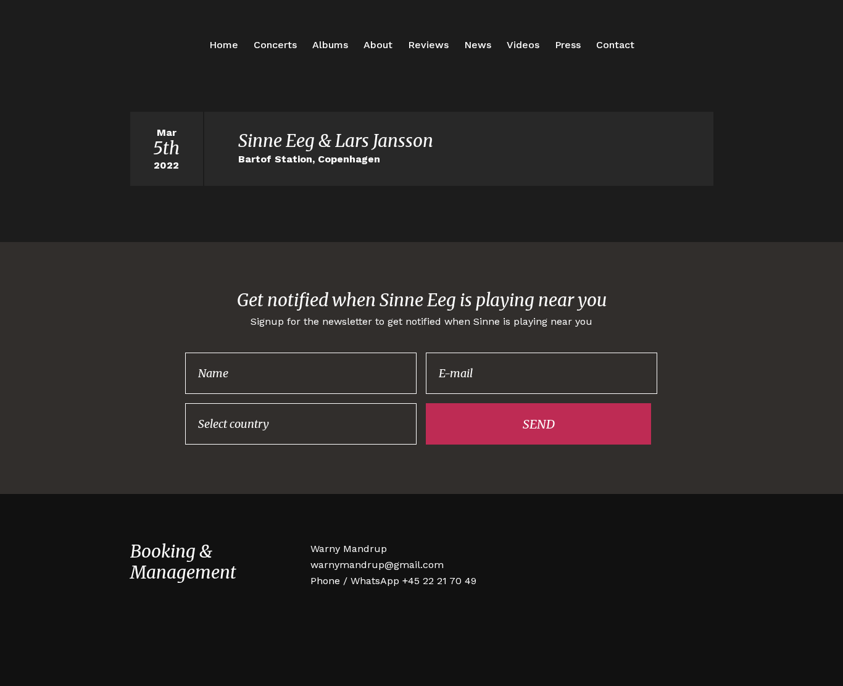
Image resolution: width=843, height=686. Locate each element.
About (377, 45)
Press (568, 45)
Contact (615, 45)
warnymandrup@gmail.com (377, 565)
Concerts (275, 45)
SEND (539, 424)
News (477, 45)
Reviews (428, 45)
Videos (523, 45)
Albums (330, 45)
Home (223, 45)
